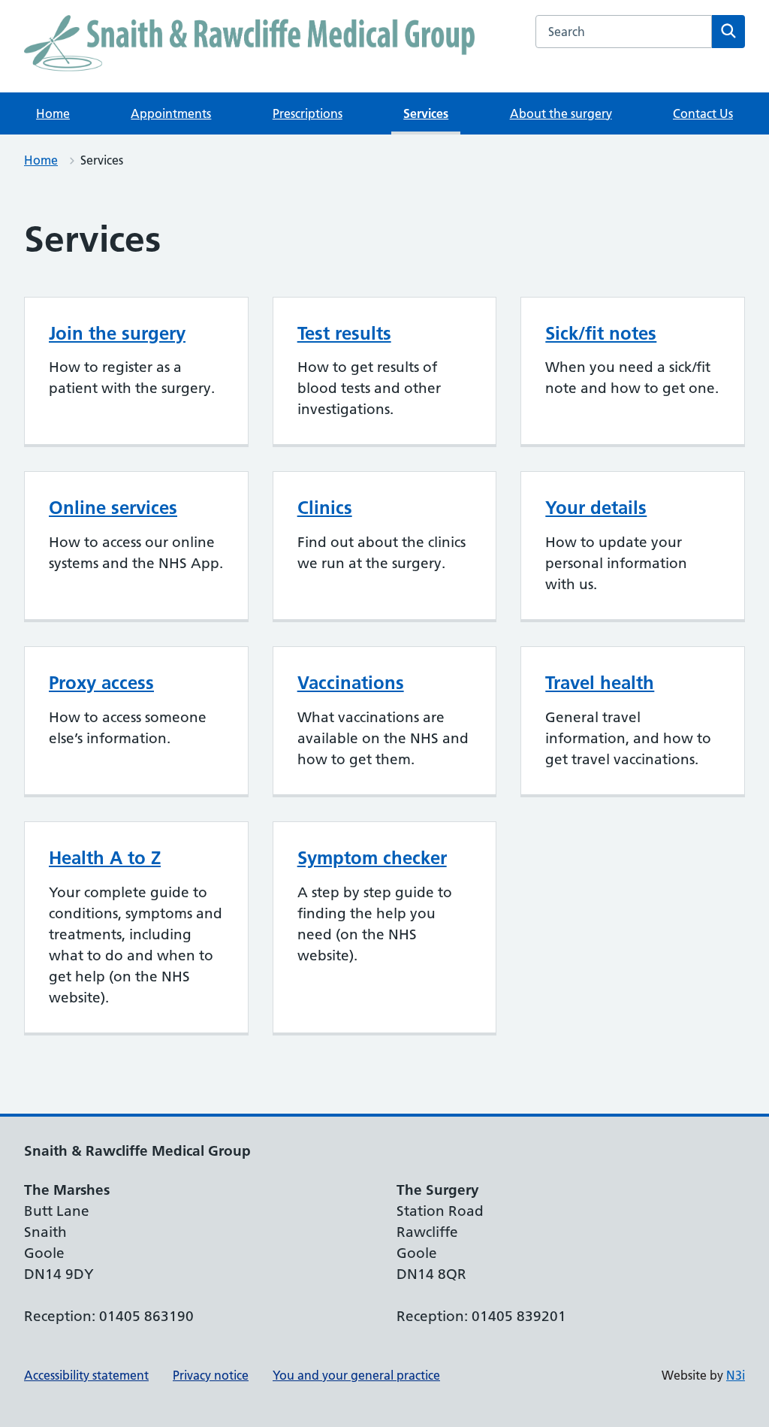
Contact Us (703, 113)
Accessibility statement (86, 1375)
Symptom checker (372, 858)
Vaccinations (350, 683)
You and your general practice (356, 1375)
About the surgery (561, 113)
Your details (596, 507)
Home (53, 113)
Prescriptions (307, 113)
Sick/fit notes (600, 333)
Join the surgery (117, 333)
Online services (113, 507)
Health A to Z (105, 858)
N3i (735, 1375)
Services (425, 113)
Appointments (171, 113)
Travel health (599, 683)
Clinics (324, 507)
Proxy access (101, 683)
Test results (344, 333)
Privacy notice (211, 1375)
